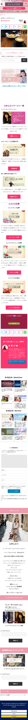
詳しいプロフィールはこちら (16, 362)
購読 (24, 60)
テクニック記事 (14, 272)
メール (3, 475)
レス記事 (17, 11)
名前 (3, 470)
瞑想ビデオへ (14, 196)
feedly (14, 323)
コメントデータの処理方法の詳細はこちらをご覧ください (14, 499)
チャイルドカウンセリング (3, 11)
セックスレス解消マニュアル (14, 8)
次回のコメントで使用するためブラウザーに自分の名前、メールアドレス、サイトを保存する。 (13, 487)
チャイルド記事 (24, 11)
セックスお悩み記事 (14, 307)
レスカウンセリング (10, 11)
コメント (4, 454)
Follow (14, 318)
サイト (3, 480)
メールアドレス (5, 631)
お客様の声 (14, 168)
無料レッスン (14, 136)
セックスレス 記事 (14, 237)
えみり (21, 21)
